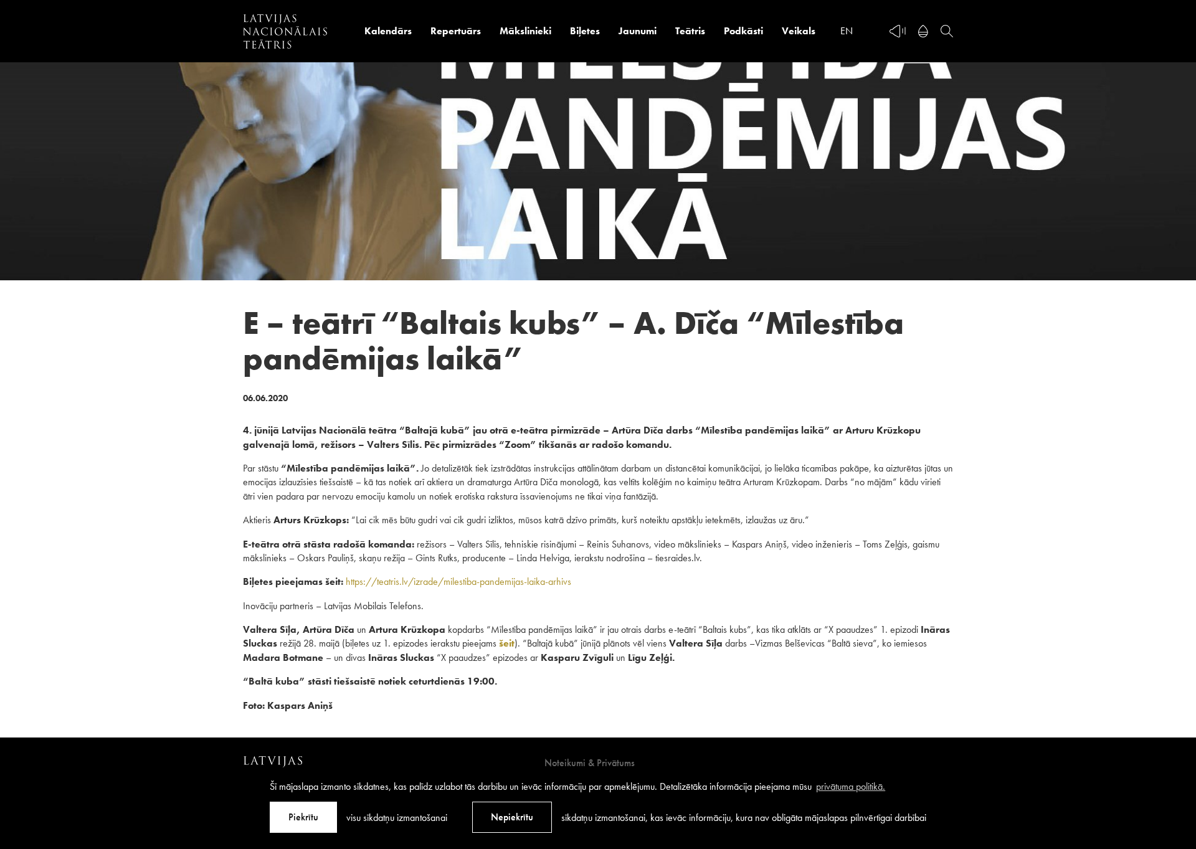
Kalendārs (388, 30)
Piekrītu (303, 816)
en (846, 30)
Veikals (798, 30)
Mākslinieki (525, 30)
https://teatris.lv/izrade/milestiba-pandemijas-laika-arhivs (458, 581)
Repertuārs (455, 30)
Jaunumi (638, 30)
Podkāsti (743, 30)
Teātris (690, 30)
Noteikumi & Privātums (589, 762)
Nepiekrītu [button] (512, 816)
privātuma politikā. (850, 786)
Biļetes (585, 30)
